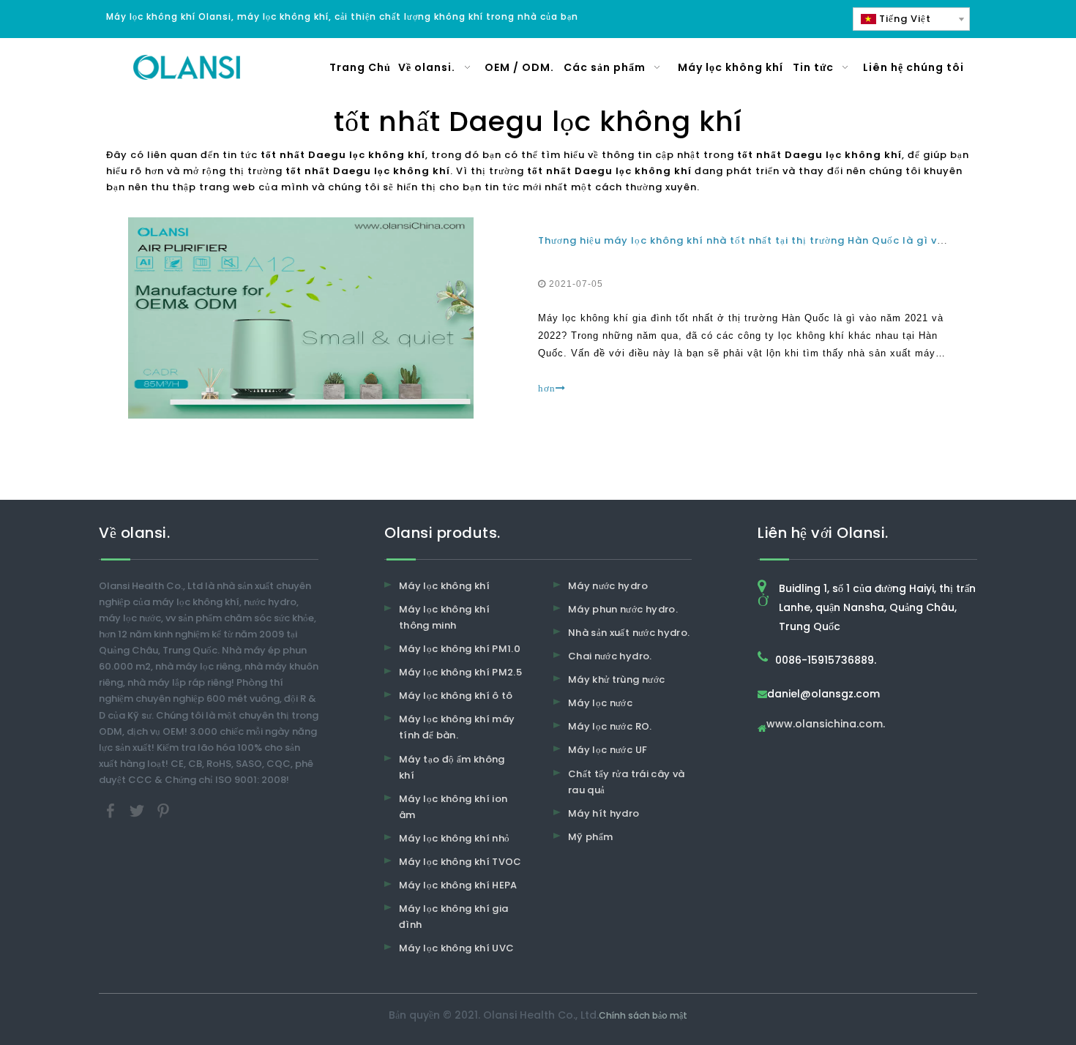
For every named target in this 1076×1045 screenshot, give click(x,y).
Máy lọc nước (600, 703)
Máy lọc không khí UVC (456, 948)
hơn (547, 388)
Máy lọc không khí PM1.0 (459, 649)
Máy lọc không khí (444, 586)
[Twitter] (138, 809)
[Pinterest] (163, 809)
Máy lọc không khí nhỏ (454, 838)
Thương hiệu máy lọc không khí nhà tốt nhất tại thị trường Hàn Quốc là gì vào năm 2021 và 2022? (798, 240)
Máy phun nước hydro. (623, 609)
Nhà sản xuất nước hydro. (629, 633)
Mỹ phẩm (590, 837)
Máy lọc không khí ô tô (456, 696)
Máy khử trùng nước (616, 679)
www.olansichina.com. (825, 725)
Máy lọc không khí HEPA (458, 885)
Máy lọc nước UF (607, 750)
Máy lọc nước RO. (610, 726)
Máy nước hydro (608, 586)
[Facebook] (112, 809)
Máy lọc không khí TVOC (460, 862)
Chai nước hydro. (610, 656)
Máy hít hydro (604, 813)
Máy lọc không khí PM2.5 (460, 672)
